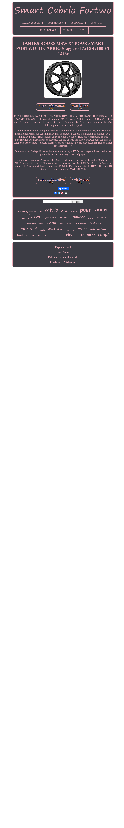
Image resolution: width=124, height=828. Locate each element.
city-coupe (75, 234)
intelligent (95, 223)
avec (73, 230)
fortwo (35, 216)
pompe (22, 218)
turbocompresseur (27, 211)
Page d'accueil (63, 247)
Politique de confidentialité (63, 257)
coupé (103, 234)
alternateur (98, 229)
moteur (65, 217)
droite (64, 211)
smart (101, 210)
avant (51, 222)
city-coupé (58, 236)
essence (90, 218)
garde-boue (51, 217)
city (40, 211)
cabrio (51, 210)
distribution (55, 229)
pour (85, 210)
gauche (79, 217)
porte (67, 230)
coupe (82, 229)
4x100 (69, 223)
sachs (41, 224)
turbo (91, 235)
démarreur (81, 223)
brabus (22, 235)
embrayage (47, 236)
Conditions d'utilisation (63, 262)
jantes (42, 230)
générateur (30, 223)
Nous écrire (63, 252)
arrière (101, 217)
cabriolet (28, 228)
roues (74, 211)
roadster (35, 235)
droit (61, 224)
